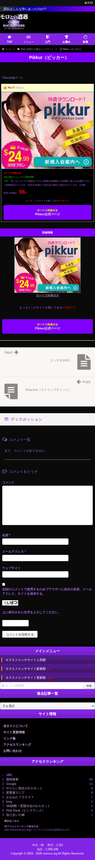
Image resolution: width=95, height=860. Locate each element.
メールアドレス (14, 551)
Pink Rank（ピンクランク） (25, 810)
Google (11, 784)
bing (9, 801)
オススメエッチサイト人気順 (26, 659)
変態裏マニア (15, 792)
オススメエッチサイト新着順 (28, 668)
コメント (8, 482)
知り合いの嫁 (15, 815)
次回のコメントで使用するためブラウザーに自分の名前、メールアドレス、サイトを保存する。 (47, 591)
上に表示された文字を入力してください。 (31, 612)
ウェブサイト (11, 568)
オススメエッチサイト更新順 (30, 677)
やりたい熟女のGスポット (24, 788)
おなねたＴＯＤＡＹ (20, 797)
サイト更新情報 (14, 732)
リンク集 (9, 738)
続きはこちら (11, 820)
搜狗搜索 (12, 779)
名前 (6, 535)
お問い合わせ (12, 750)
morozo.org (50, 853)
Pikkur (20, 87)
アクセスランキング (17, 744)
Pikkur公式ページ (47, 212)
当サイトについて (15, 726)
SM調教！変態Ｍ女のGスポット (28, 806)
